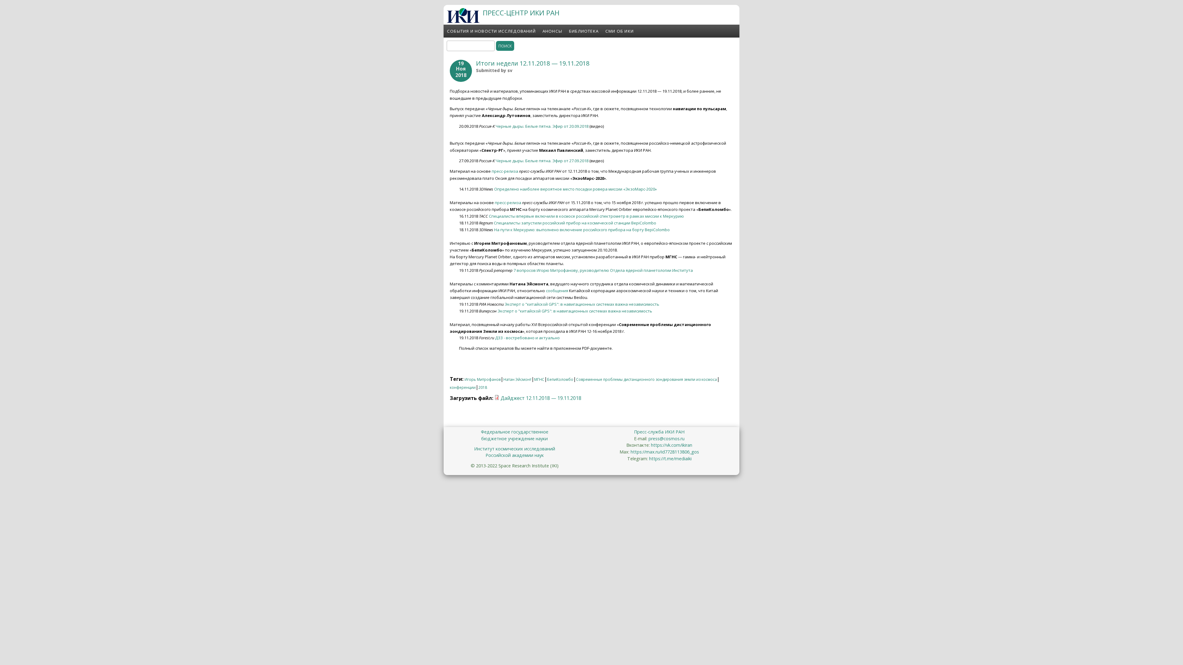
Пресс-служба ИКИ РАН (659, 432)
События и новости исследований (491, 31)
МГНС (539, 379)
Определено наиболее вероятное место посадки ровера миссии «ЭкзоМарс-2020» (575, 189)
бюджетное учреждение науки (514, 438)
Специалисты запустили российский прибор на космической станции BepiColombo (575, 223)
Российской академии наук (515, 455)
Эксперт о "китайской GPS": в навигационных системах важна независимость (582, 304)
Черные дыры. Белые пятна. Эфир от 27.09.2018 (542, 160)
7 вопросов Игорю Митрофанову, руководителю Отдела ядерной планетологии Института (603, 270)
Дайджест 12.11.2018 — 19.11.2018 (541, 398)
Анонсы (552, 31)
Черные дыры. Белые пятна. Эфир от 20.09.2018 (542, 126)
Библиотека (584, 31)
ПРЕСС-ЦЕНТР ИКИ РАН (521, 13)
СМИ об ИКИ (619, 31)
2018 (482, 387)
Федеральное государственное (514, 432)
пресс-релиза (505, 171)
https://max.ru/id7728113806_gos (665, 452)
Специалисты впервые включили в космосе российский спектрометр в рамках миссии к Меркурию (586, 216)
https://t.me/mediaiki (670, 458)
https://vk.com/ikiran (671, 445)
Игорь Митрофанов (483, 379)
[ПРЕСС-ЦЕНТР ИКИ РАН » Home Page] (463, 21)
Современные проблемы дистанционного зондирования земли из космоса (646, 379)
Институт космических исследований (514, 449)
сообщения (557, 290)
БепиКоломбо (560, 379)
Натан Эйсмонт (517, 379)
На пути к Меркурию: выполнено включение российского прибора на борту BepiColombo (582, 229)
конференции (463, 387)
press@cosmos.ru (666, 438)
